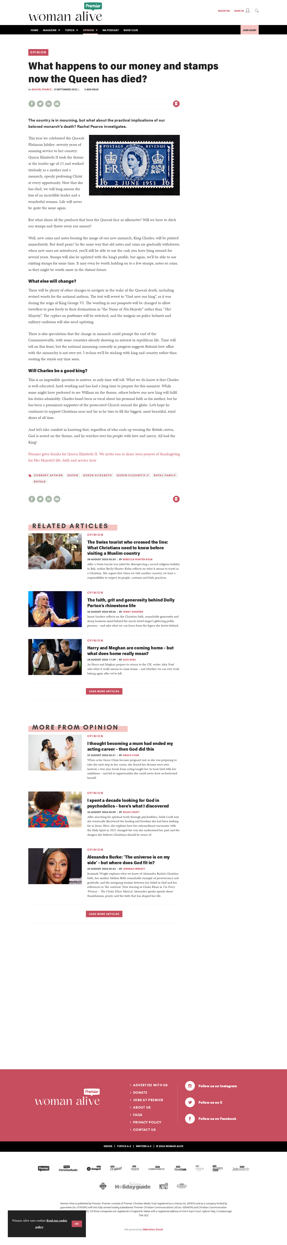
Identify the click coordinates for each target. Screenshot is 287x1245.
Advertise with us (150, 1085)
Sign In (239, 10)
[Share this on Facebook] (31, 103)
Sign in (135, 96)
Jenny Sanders (133, 611)
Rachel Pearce (42, 89)
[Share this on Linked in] (48, 103)
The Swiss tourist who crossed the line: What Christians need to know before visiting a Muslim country (127, 547)
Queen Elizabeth (97, 475)
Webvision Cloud (153, 1229)
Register (224, 10)
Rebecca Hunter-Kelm (137, 559)
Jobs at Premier (148, 1100)
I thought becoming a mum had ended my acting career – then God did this (130, 746)
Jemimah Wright (134, 868)
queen (73, 475)
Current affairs (48, 475)
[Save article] (176, 103)
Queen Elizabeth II (133, 475)
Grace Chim (131, 755)
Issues (108, 1146)
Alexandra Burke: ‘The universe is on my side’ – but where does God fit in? (128, 859)
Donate (140, 1092)
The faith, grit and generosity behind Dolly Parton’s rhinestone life (131, 602)
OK (77, 1223)
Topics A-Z (124, 1146)
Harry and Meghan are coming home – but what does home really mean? (130, 650)
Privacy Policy (147, 1122)
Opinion (38, 52)
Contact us (144, 1130)
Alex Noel (129, 659)
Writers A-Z (144, 1146)
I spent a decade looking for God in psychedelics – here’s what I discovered (128, 803)
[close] (179, 96)
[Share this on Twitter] (40, 103)
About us (142, 1107)
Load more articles (104, 691)
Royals (40, 481)
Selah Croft (131, 812)
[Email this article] (57, 103)
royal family (165, 475)
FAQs (137, 1115)
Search (257, 10)
